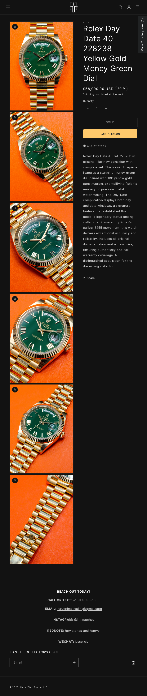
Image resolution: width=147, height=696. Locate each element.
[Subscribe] (74, 662)
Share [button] (91, 278)
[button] (8, 7)
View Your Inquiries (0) (142, 34)
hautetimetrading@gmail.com (79, 609)
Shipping (88, 94)
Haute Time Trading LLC (33, 687)
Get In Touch (110, 134)
